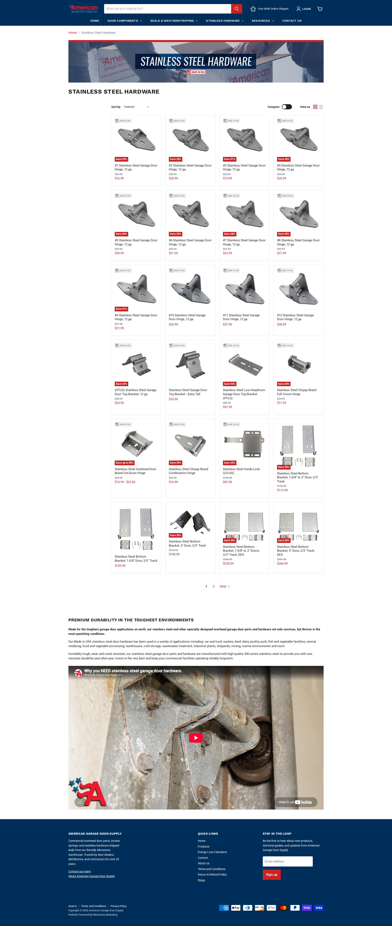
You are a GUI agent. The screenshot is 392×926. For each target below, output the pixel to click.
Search (72, 906)
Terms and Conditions (211, 869)
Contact (203, 857)
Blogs (201, 880)
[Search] (236, 8)
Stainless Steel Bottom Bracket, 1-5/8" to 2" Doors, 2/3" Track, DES (241, 551)
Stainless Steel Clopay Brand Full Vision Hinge (296, 392)
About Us (203, 863)
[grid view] (315, 107)
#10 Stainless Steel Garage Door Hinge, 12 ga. (187, 317)
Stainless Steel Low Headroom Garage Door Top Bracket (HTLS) (244, 394)
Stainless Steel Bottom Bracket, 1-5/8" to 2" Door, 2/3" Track (297, 477)
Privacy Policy (119, 906)
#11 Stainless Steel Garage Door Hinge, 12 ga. (241, 317)
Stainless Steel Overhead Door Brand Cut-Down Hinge (135, 471)
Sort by (115, 106)
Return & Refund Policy (212, 874)
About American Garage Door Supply (91, 876)
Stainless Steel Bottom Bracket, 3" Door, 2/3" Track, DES (296, 551)
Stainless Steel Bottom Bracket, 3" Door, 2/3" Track (187, 543)
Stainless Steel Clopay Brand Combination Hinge (188, 471)
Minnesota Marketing (105, 914)
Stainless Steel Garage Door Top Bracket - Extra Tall (188, 392)
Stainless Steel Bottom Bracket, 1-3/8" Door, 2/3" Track (136, 559)
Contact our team (79, 871)
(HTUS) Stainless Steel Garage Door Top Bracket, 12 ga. (135, 392)
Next (223, 586)
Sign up (271, 874)
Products (203, 846)
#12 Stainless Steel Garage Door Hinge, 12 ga (295, 317)
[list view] (321, 107)
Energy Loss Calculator (212, 852)
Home (72, 33)
